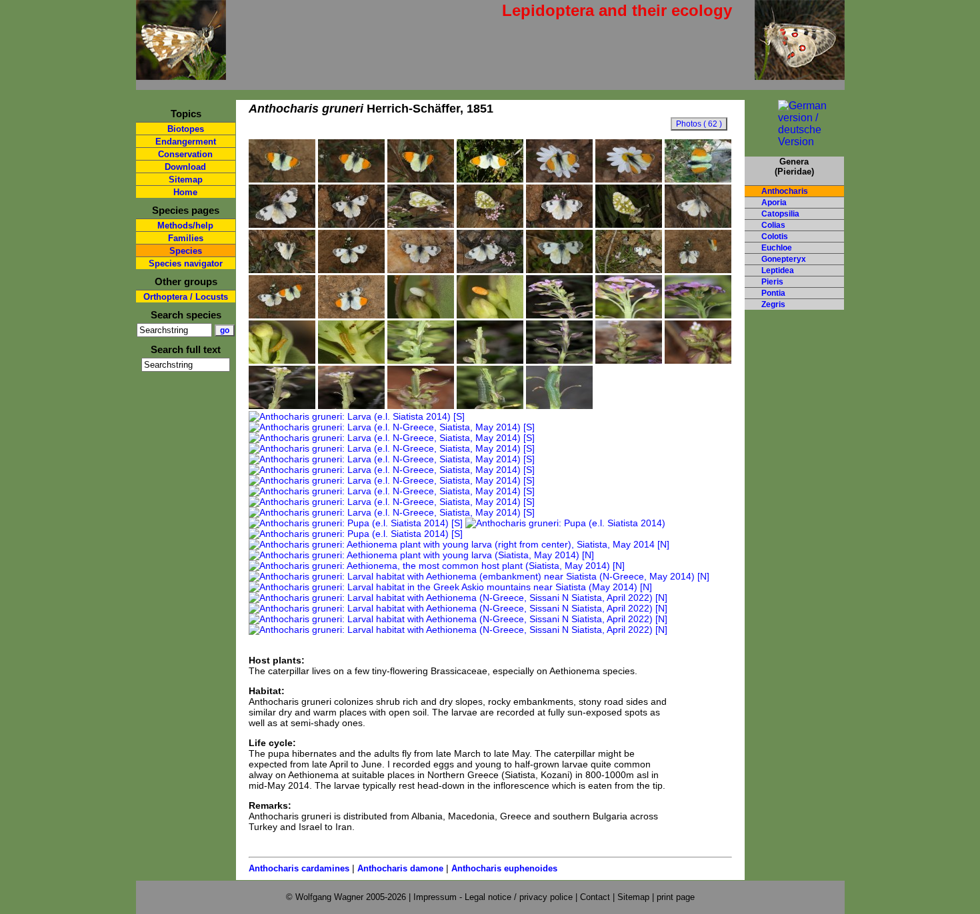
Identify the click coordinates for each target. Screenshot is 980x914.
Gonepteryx (783, 259)
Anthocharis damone (400, 868)
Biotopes (185, 129)
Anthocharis (784, 191)
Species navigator (186, 263)
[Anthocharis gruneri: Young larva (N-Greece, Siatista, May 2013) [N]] (559, 360)
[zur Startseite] (181, 74)
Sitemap (186, 180)
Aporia (774, 202)
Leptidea (777, 270)
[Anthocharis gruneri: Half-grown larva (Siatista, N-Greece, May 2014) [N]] (282, 405)
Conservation (185, 154)
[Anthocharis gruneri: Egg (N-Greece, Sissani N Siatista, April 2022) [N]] (420, 315)
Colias (773, 225)
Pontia (773, 293)
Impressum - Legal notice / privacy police (494, 897)
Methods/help (185, 225)
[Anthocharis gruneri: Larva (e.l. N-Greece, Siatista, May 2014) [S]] (392, 427)
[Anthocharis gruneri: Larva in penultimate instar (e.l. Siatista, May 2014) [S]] (559, 405)
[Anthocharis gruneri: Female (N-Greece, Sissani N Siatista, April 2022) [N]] (282, 224)
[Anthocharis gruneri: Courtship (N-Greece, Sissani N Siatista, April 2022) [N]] (698, 269)
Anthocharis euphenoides (504, 868)
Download (185, 167)
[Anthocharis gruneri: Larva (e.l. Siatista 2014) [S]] (357, 416)
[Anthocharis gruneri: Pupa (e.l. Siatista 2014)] (565, 523)
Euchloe (776, 247)
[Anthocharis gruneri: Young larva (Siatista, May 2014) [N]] (420, 360)
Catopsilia (780, 214)
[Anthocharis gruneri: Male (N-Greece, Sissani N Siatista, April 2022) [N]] (282, 179)
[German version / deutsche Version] (794, 141)
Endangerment (185, 142)
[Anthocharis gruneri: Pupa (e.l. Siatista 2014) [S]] (356, 523)
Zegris (773, 304)
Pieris (772, 281)
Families (185, 238)
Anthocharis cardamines (299, 868)
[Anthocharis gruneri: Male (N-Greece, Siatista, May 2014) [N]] (559, 179)
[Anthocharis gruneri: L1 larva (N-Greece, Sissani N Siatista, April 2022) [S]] (282, 360)
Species (185, 251)
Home (185, 192)
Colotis (774, 236)
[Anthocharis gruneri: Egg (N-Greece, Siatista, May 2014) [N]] (559, 315)
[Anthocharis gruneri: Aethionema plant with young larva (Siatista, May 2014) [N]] (421, 555)
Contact (595, 897)
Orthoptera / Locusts (185, 297)
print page (676, 897)
